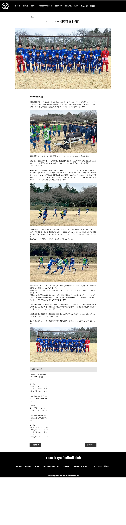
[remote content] (63, 370)
